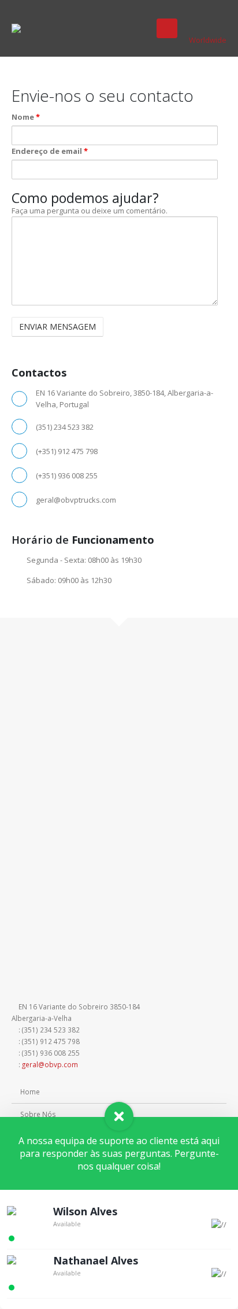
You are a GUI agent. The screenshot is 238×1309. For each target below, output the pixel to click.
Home (30, 1091)
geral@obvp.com (50, 1064)
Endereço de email (50, 151)
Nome (26, 117)
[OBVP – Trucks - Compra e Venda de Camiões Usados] (35, 28)
